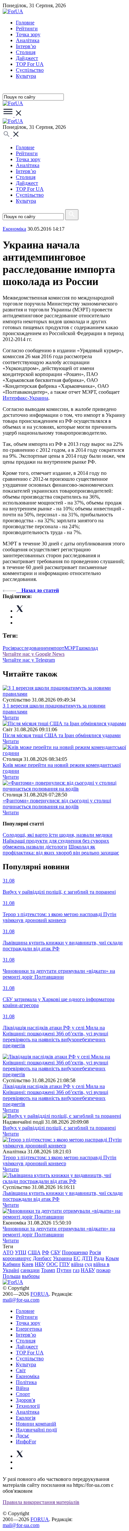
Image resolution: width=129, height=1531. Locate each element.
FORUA (39, 1294)
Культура (26, 76)
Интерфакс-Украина (25, 398)
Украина (62, 1258)
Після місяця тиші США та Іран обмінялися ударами (62, 735)
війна (77, 1264)
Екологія (25, 1418)
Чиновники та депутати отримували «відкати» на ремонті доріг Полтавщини (59, 1231)
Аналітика (27, 40)
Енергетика (29, 1329)
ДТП (87, 1258)
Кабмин (12, 1264)
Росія (8, 648)
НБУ (40, 1264)
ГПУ (64, 1264)
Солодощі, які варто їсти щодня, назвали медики (57, 835)
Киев (27, 1264)
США (34, 1252)
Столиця (25, 52)
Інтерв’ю (26, 46)
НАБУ (88, 1270)
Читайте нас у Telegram (29, 660)
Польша (12, 1276)
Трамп (48, 1270)
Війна (22, 1388)
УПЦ (20, 1252)
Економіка (14, 229)
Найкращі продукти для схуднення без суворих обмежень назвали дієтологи (56, 844)
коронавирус (17, 1258)
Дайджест (27, 58)
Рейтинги (27, 28)
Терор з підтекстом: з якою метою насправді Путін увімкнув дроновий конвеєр (59, 1160)
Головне (25, 22)
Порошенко (75, 1252)
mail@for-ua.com (21, 1300)
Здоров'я (25, 1400)
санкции (30, 1270)
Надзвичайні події (36, 1429)
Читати (11, 717)
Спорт (23, 1394)
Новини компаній (36, 1424)
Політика (26, 1382)
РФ (45, 1252)
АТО (8, 1252)
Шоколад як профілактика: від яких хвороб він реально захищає (61, 849)
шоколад (88, 648)
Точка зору (28, 34)
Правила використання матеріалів (41, 1502)
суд (88, 1264)
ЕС (76, 1258)
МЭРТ (71, 648)
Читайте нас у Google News (33, 654)
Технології (28, 1406)
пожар (103, 1270)
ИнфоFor (26, 1441)
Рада (99, 1258)
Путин (64, 1270)
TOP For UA (30, 64)
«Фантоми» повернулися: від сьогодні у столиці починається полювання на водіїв (57, 803)
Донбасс (42, 1258)
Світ (21, 1370)
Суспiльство (30, 70)
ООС (52, 1264)
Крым (112, 1258)
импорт (55, 648)
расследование (30, 648)
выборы (31, 1276)
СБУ (56, 1252)
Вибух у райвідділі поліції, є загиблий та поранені (59, 1128)
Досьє (22, 1435)
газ (76, 1270)
